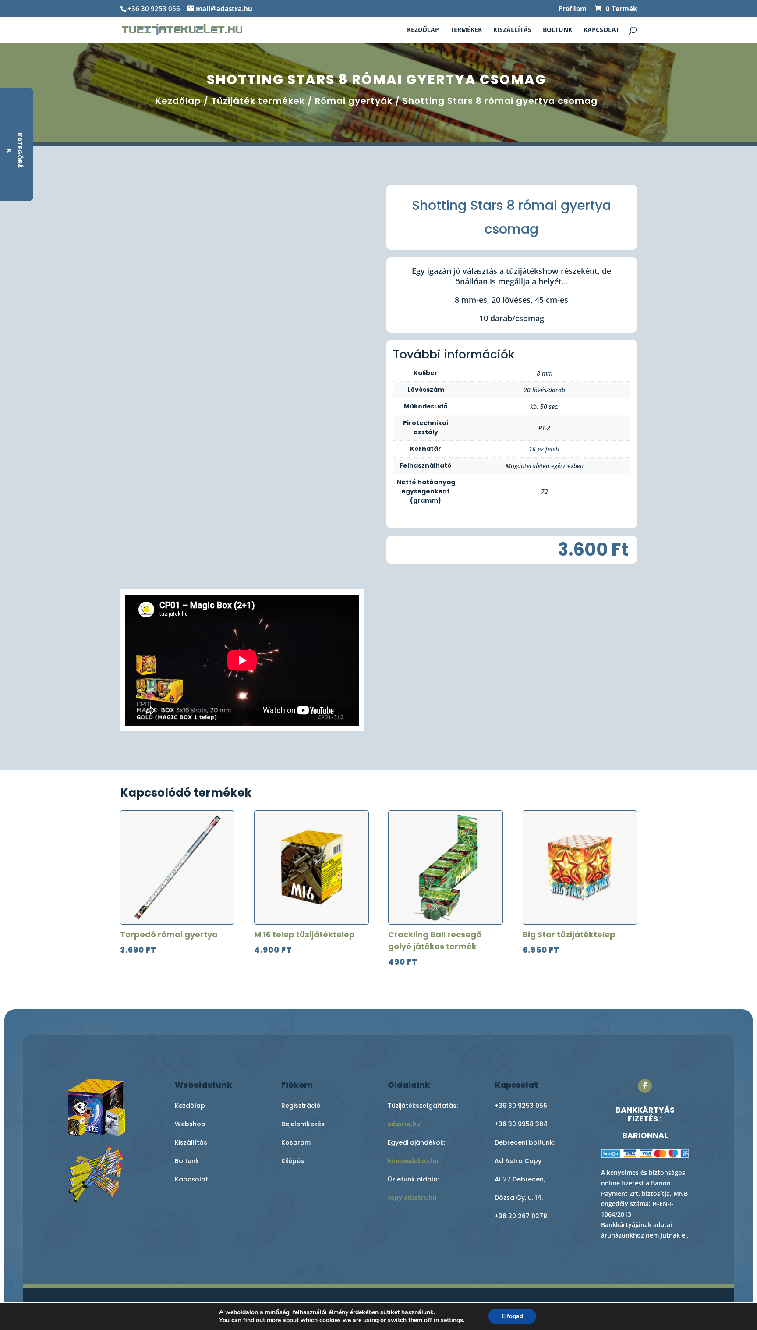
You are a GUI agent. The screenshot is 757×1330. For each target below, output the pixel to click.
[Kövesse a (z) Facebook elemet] (645, 1086)
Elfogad (512, 1316)
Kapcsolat (601, 30)
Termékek (466, 30)
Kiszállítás (512, 30)
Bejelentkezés (303, 1124)
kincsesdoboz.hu (413, 1160)
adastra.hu (404, 1124)
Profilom (573, 9)
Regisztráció (301, 1105)
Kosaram (296, 1142)
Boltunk (557, 30)
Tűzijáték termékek (258, 101)
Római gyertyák (354, 101)
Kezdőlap (423, 30)
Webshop (190, 1124)
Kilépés (292, 1160)
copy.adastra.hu (412, 1197)
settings (452, 1320)
